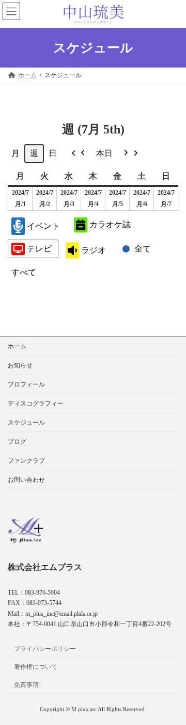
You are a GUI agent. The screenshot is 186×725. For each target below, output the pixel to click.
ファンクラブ (26, 460)
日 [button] (53, 153)
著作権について (35, 666)
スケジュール (26, 422)
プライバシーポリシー (45, 648)
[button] (78, 153)
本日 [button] (104, 153)
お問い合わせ (26, 479)
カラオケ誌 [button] (110, 224)
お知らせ (20, 365)
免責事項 (26, 684)
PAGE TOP (171, 692)
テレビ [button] (39, 248)
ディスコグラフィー (36, 403)
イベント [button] (43, 226)
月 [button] (15, 153)
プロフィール (26, 384)
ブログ (17, 441)
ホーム (17, 346)
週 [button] (34, 153)
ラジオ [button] (93, 250)
